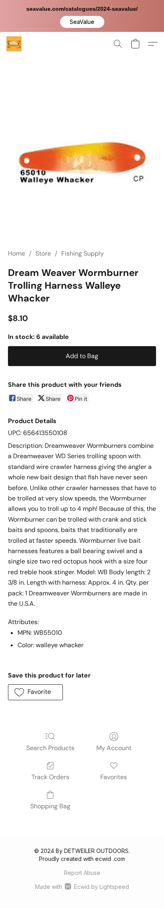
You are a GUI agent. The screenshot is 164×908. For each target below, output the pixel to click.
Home (16, 253)
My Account (113, 748)
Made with (82, 886)
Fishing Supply (82, 253)
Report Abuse (82, 872)
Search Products (50, 748)
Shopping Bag (50, 806)
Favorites (113, 777)
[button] (82, 22)
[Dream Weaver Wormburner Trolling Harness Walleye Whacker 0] (82, 161)
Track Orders (50, 777)
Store (43, 253)
